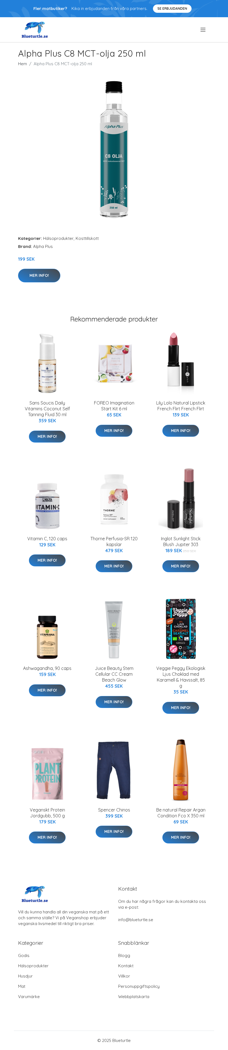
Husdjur (25, 976)
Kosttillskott (87, 238)
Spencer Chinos (114, 810)
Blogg (124, 955)
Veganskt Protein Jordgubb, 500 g (47, 812)
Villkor (124, 976)
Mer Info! (39, 275)
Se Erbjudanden (172, 8)
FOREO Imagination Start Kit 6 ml (114, 405)
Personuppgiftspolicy (139, 986)
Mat (21, 986)
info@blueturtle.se (135, 919)
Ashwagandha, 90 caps (47, 668)
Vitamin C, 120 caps (47, 538)
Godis (23, 955)
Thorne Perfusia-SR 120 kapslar (114, 541)
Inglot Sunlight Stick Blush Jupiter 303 (180, 541)
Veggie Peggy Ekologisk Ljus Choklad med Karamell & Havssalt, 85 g (180, 677)
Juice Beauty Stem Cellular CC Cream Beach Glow (114, 674)
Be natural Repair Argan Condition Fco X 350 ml (180, 812)
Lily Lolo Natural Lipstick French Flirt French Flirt (180, 405)
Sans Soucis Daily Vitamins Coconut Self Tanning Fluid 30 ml (47, 408)
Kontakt (125, 965)
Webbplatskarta (133, 996)
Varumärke (29, 996)
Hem (22, 63)
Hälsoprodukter (58, 238)
